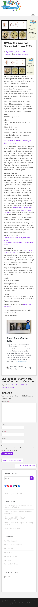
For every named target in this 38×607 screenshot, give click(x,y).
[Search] (32, 478)
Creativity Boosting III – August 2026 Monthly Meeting (18, 523)
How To (9, 552)
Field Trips (10, 549)
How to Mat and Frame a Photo (22, 208)
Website (4, 439)
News (9, 560)
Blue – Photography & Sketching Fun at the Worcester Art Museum (18, 506)
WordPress (25, 605)
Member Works (12, 556)
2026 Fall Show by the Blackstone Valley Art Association (18, 512)
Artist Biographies (12, 541)
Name (4, 425)
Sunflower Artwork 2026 (12, 528)
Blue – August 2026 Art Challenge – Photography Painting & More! (15, 518)
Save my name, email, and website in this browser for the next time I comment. (18, 449)
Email (3, 432)
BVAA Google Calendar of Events (14, 494)
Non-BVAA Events (12, 564)
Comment (5, 401)
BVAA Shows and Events (21, 54)
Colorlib (12, 605)
